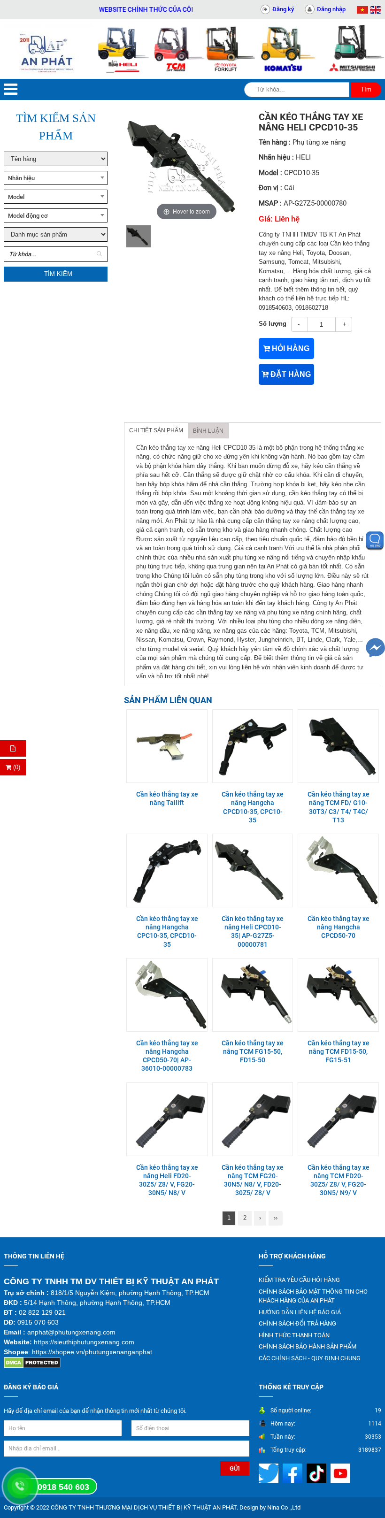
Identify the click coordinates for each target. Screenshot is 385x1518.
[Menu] (10, 89)
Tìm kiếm (58, 273)
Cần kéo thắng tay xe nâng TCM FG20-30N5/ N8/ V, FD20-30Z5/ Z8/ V (253, 1180)
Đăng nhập (331, 9)
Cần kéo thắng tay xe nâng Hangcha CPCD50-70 (339, 927)
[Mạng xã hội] (270, 1473)
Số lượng (272, 323)
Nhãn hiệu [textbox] (21, 178)
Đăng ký (283, 9)
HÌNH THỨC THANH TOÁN (294, 1335)
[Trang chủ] (48, 49)
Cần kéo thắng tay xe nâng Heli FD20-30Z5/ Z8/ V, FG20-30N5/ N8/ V (167, 1180)
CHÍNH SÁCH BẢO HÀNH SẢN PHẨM (307, 1346)
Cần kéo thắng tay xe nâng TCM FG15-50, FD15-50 (253, 1051)
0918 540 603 (63, 1487)
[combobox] (56, 178)
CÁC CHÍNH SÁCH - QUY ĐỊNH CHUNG (310, 1358)
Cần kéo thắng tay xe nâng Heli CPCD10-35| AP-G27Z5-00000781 (253, 931)
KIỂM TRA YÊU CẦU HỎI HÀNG (299, 1279)
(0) (15, 767)
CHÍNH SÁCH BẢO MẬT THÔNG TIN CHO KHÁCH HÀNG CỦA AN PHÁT (313, 1296)
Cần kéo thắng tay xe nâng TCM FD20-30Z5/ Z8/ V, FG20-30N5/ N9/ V (339, 1180)
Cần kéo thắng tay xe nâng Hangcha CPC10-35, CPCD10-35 (167, 931)
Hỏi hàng (289, 349)
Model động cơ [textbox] (28, 215)
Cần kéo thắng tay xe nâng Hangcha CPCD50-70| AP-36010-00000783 (167, 1056)
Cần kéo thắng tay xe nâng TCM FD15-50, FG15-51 (339, 1051)
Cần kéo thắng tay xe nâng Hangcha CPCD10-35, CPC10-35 (253, 807)
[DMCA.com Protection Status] (32, 1362)
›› (275, 1217)
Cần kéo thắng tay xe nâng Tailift (167, 798)
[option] (138, 236)
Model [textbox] (16, 196)
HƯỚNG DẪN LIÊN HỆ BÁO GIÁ (300, 1312)
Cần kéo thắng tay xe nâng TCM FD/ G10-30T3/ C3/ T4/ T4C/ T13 (339, 807)
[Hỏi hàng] (13, 748)
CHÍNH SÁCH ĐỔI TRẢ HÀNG (297, 1323)
